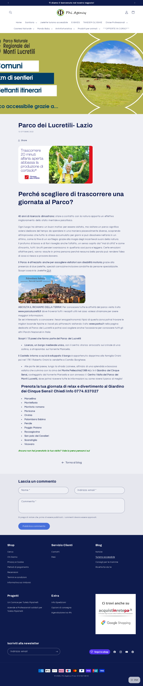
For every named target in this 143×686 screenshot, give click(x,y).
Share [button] (24, 140)
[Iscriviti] (56, 651)
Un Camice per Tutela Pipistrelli (22, 602)
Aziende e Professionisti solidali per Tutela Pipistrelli (24, 609)
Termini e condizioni (17, 577)
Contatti (55, 552)
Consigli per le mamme (107, 562)
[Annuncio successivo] (135, 3)
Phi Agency (66, 676)
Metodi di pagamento (18, 567)
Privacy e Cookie (15, 562)
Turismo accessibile (105, 557)
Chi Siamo (12, 557)
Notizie (99, 552)
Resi (53, 557)
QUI (48, 270)
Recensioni (12, 572)
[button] (10, 12)
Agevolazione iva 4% (61, 613)
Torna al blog (73, 462)
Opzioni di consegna (61, 608)
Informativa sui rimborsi (19, 582)
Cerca (10, 552)
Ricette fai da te (104, 567)
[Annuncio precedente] (8, 3)
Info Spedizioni (58, 602)
